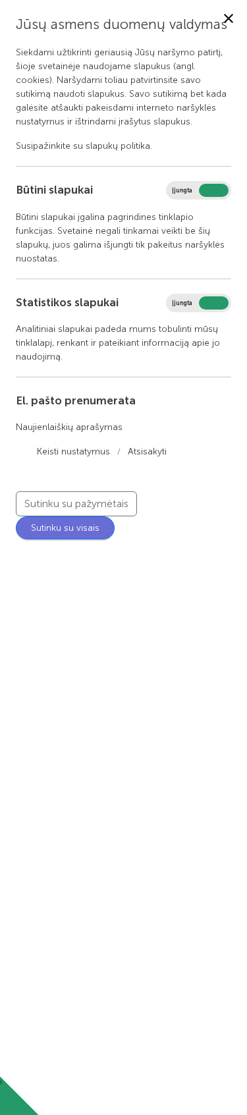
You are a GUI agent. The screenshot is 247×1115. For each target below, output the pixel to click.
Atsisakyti (147, 451)
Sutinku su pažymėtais (76, 503)
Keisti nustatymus (73, 451)
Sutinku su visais (65, 527)
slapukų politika (118, 145)
